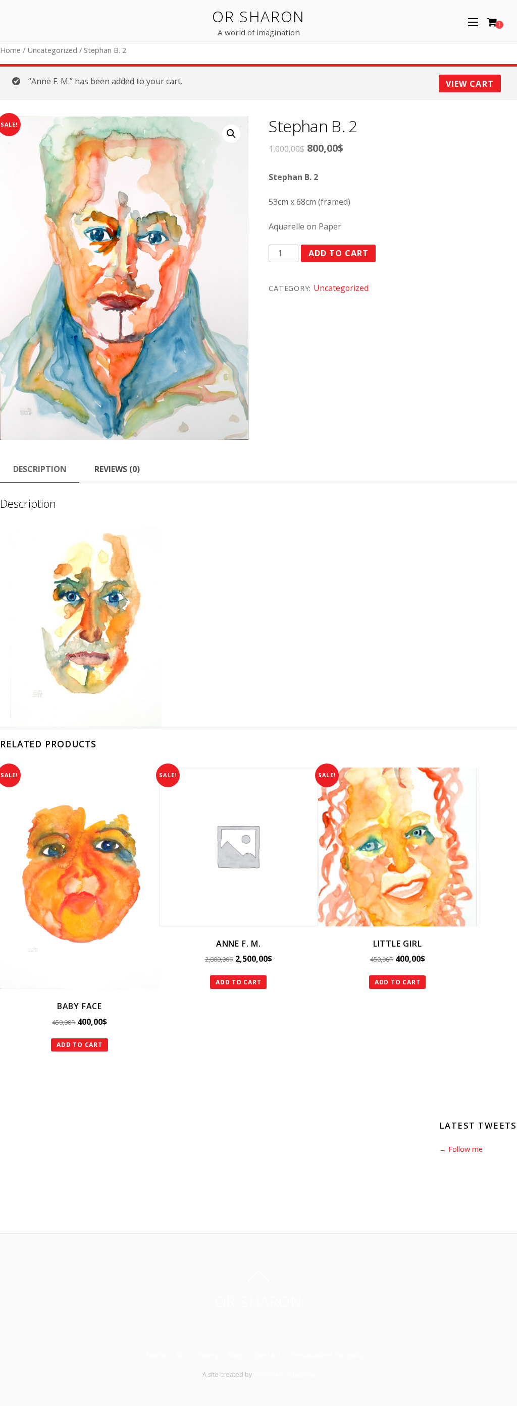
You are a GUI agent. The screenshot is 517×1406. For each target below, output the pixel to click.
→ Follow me (461, 1149)
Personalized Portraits (327, 1355)
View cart (469, 83)
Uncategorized (52, 50)
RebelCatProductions (284, 1374)
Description (40, 469)
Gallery (207, 1355)
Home (10, 50)
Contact (267, 1355)
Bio (181, 1355)
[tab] (39, 469)
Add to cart (338, 253)
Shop (236, 1355)
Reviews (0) (117, 469)
